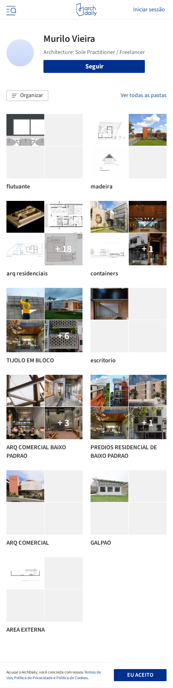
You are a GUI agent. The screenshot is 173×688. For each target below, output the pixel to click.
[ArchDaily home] (86, 9)
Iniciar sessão (149, 9)
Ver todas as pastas (144, 95)
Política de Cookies (72, 678)
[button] (27, 95)
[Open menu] (10, 9)
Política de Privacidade (33, 678)
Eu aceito (140, 675)
